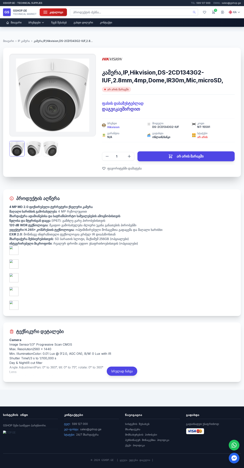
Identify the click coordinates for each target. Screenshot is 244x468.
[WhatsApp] (234, 445)
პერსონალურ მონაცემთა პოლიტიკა (147, 440)
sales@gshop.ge (227, 3)
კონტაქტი (106, 22)
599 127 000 (200, 3)
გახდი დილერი (83, 22)
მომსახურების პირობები (141, 434)
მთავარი (16, 22)
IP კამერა (24, 41)
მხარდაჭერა (132, 429)
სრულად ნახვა (122, 371)
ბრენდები (34, 22)
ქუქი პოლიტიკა (135, 445)
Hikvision (113, 127)
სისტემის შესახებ (137, 423)
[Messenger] (234, 458)
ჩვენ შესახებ (59, 22)
